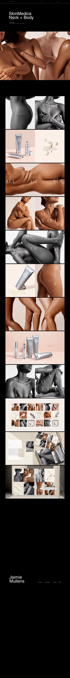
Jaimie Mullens (12, 1)
